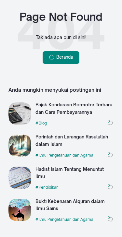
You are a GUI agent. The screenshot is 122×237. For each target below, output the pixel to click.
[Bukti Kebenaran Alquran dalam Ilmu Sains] (19, 219)
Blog (43, 123)
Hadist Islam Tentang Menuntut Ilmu (69, 172)
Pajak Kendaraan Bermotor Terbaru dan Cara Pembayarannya (73, 108)
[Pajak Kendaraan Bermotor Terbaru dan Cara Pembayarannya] (19, 123)
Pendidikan (49, 187)
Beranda (64, 57)
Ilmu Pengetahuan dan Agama (66, 155)
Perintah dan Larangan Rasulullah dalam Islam (71, 140)
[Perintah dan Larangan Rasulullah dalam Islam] (19, 155)
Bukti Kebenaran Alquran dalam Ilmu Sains (70, 204)
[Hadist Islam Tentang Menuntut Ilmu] (19, 187)
